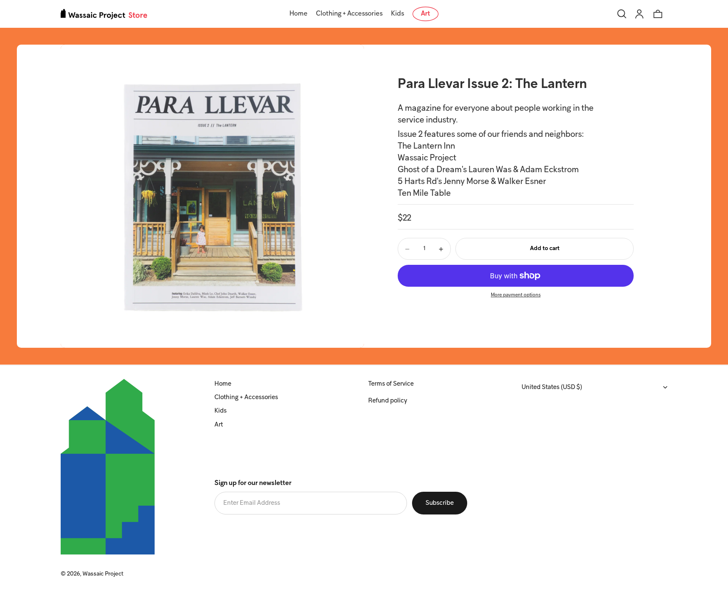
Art (218, 425)
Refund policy (387, 401)
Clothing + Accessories (246, 397)
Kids (220, 411)
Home (222, 384)
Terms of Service (391, 384)
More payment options (516, 295)
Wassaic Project (103, 574)
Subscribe (440, 503)
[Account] (639, 14)
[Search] (622, 14)
